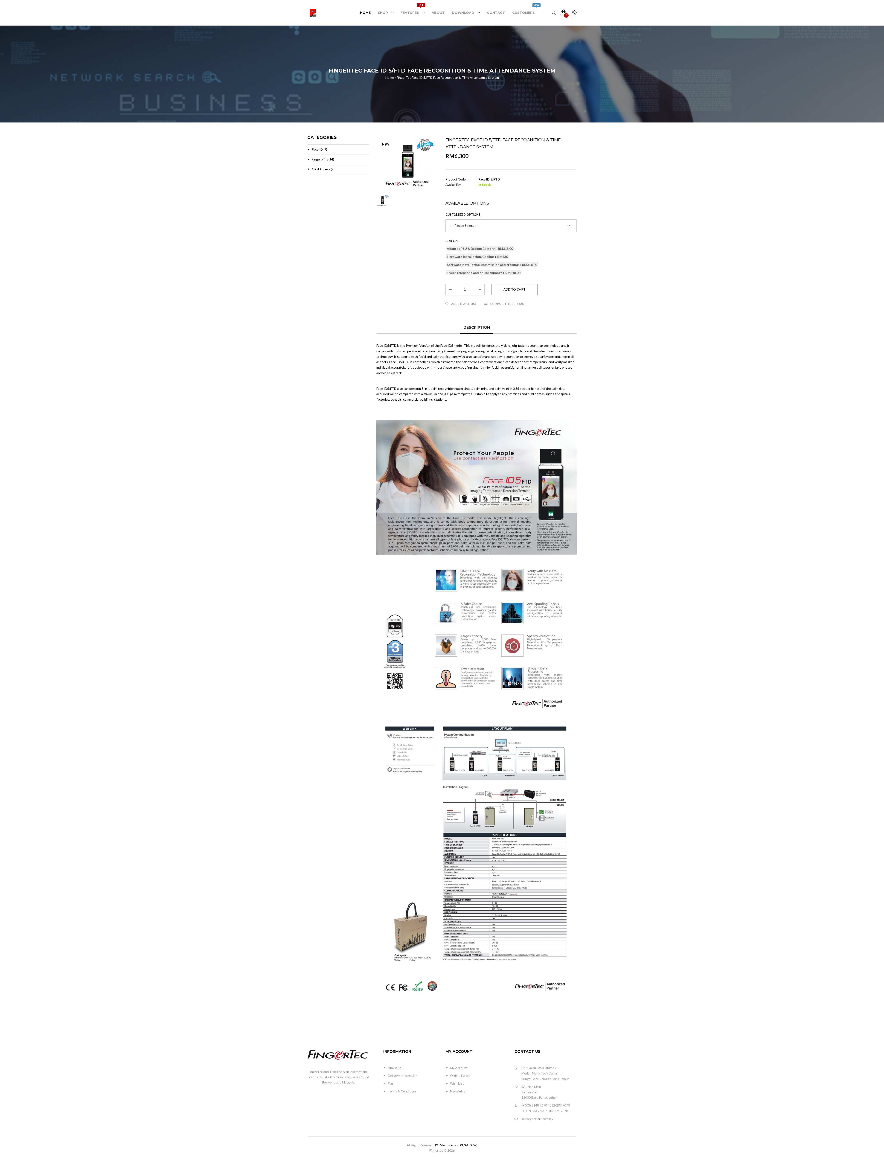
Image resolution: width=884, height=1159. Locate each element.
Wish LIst (457, 1083)
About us (394, 1068)
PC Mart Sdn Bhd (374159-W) (456, 1145)
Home (389, 77)
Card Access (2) (323, 169)
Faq (390, 1083)
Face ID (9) (319, 149)
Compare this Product (508, 304)
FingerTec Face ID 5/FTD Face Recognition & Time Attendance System (448, 77)
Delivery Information (402, 1075)
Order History (460, 1075)
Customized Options (462, 214)
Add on (451, 241)
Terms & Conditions (402, 1091)
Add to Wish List (464, 304)
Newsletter (458, 1091)
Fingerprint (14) (323, 159)
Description (476, 327)
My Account (459, 1068)
